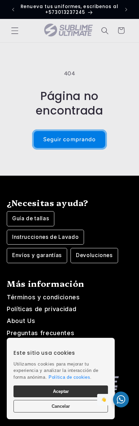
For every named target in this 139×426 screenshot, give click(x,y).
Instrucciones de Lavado (45, 237)
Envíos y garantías (37, 255)
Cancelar (61, 406)
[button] (15, 30)
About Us (21, 320)
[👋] (121, 399)
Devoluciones (94, 255)
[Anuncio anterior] (13, 9)
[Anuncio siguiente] (126, 9)
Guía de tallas (30, 218)
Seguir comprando (69, 139)
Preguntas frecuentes (40, 332)
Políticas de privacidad (41, 308)
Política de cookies (69, 377)
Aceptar (61, 391)
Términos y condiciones (43, 297)
